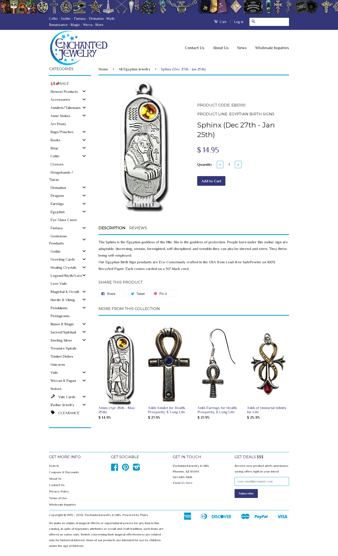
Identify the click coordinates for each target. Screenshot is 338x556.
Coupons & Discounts (64, 472)
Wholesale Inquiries (272, 48)
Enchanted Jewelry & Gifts (103, 515)
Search (54, 466)
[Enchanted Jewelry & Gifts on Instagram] (136, 469)
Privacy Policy (59, 491)
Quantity (204, 164)
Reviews (138, 228)
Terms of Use (58, 498)
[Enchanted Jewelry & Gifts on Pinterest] (125, 469)
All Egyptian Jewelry (134, 69)
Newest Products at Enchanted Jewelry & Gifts (169, 7)
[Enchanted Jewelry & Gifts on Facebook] (114, 469)
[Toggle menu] (84, 91)
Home (103, 69)
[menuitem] (70, 83)
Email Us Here (183, 483)
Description (111, 228)
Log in (238, 22)
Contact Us (194, 48)
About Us (221, 48)
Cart (222, 22)
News (242, 48)
